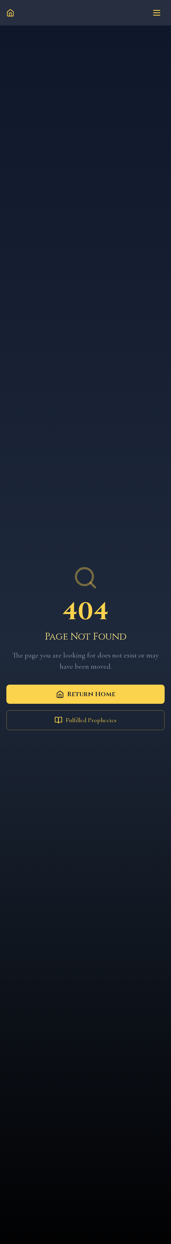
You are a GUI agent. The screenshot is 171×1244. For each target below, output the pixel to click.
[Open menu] (157, 13)
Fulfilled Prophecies (91, 720)
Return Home (91, 694)
